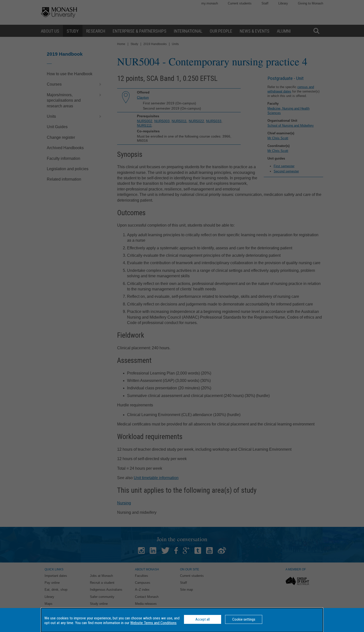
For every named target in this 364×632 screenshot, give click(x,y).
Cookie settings (243, 619)
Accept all (202, 619)
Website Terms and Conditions (153, 623)
